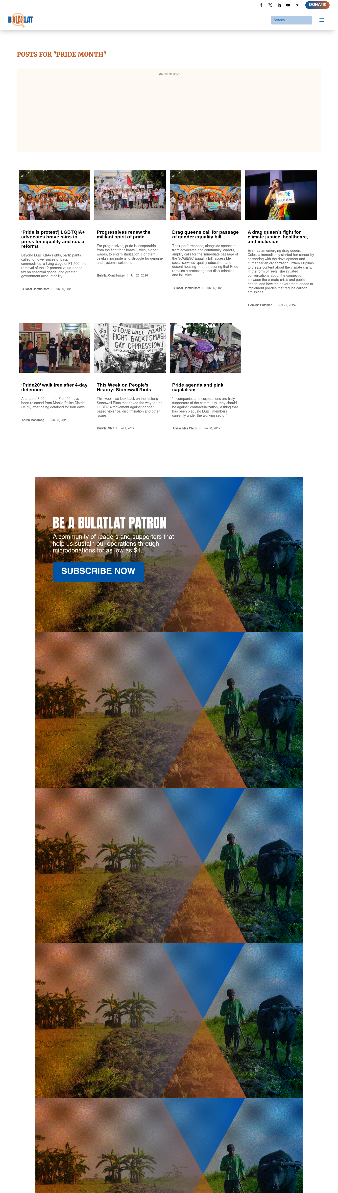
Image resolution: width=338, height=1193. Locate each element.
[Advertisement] (169, 113)
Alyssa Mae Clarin (185, 428)
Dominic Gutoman (260, 305)
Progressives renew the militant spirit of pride (130, 239)
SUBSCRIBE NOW (98, 571)
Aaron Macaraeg (33, 420)
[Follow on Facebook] (261, 5)
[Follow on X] (270, 5)
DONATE (317, 5)
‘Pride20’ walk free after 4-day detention (54, 377)
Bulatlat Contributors (35, 289)
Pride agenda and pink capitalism (205, 377)
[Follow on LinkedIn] (279, 5)
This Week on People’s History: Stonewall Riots (130, 377)
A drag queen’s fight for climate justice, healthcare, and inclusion (281, 239)
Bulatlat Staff (105, 428)
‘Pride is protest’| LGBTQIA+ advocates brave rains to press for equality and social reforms (54, 239)
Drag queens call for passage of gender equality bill (205, 239)
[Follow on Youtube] (288, 5)
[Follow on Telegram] (296, 5)
